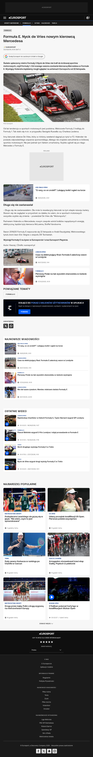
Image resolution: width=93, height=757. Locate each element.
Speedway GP (47, 730)
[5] (52, 642)
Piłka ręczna (46, 702)
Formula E (7, 30)
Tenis (46, 695)
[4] (49, 642)
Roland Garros (46, 726)
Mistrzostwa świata (46, 736)
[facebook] (38, 751)
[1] (41, 642)
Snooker (47, 709)
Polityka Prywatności (46, 681)
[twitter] (44, 751)
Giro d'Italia (47, 733)
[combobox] (46, 650)
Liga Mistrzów (46, 719)
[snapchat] (49, 751)
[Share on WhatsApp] (11, 326)
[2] (43, 642)
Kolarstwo (46, 705)
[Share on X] (5, 326)
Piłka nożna (46, 692)
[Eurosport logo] (17, 18)
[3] (46, 642)
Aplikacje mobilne (46, 667)
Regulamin (46, 678)
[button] (4, 18)
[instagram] (54, 751)
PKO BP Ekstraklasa (46, 723)
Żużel (46, 699)
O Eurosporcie (46, 664)
